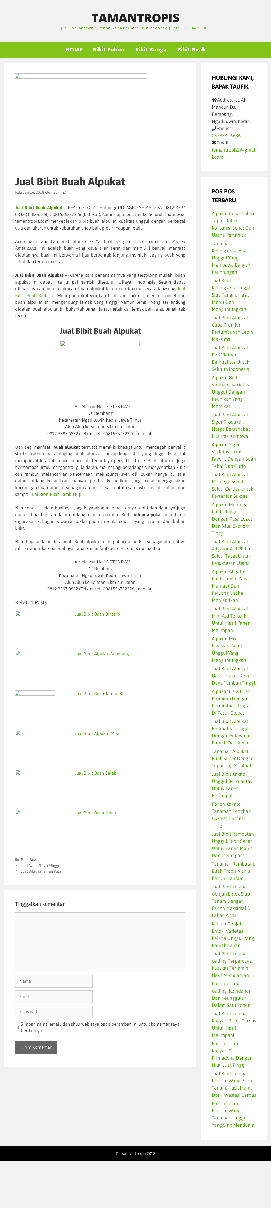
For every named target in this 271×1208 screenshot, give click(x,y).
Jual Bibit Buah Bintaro (97, 614)
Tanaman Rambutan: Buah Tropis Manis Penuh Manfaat (233, 871)
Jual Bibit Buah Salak (95, 773)
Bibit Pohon (108, 49)
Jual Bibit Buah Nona (95, 812)
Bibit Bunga (151, 49)
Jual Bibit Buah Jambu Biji (55, 494)
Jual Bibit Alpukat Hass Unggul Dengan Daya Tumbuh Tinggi (234, 676)
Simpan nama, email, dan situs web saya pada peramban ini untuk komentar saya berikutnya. (100, 1027)
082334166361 (227, 135)
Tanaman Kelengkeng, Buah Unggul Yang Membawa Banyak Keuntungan (231, 258)
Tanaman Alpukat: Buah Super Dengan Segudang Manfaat (233, 758)
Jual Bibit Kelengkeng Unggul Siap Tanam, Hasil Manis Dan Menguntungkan (232, 295)
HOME (74, 49)
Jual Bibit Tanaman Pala (41, 871)
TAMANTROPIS (135, 18)
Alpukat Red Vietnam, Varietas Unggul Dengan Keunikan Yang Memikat (230, 392)
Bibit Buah (191, 49)
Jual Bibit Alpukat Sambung (102, 653)
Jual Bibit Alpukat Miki (97, 733)
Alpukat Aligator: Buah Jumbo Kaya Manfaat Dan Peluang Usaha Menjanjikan (230, 586)
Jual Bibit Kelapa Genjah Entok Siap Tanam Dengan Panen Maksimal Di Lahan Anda (232, 901)
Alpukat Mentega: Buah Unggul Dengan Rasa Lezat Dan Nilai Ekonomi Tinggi (232, 519)
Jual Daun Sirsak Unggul (41, 865)
